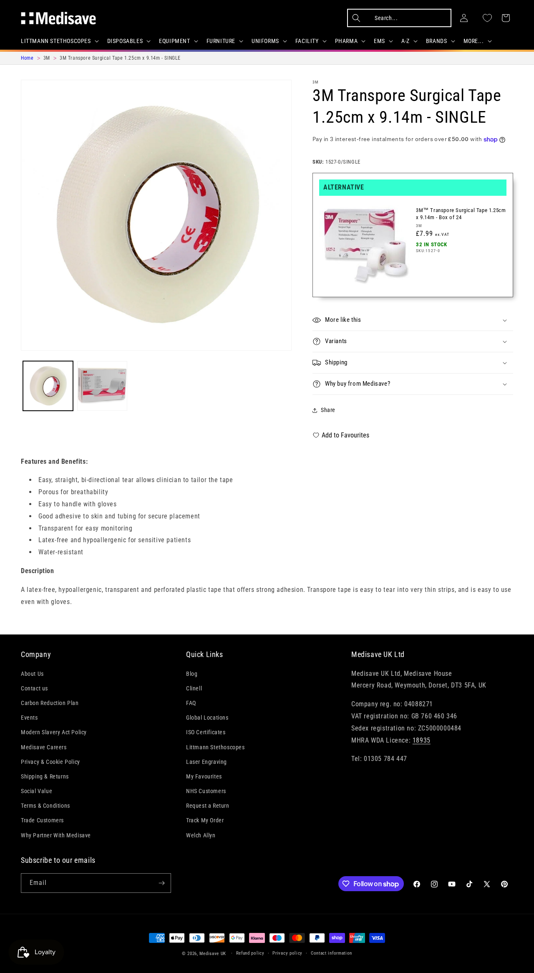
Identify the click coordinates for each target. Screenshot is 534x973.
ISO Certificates (206, 732)
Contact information (331, 953)
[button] (59, 41)
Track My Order (205, 820)
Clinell (194, 688)
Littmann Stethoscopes (215, 747)
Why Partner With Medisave (56, 835)
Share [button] (328, 410)
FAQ (191, 703)
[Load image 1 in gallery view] (48, 386)
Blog (191, 673)
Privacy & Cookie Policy (50, 761)
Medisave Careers (44, 747)
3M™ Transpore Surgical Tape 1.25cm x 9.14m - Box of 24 (461, 213)
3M (315, 82)
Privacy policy (287, 953)
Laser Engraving (206, 761)
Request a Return (207, 806)
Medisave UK (212, 953)
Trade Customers (42, 820)
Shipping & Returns (45, 776)
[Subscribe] (161, 883)
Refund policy (250, 953)
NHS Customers (206, 791)
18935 (422, 740)
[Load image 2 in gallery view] (102, 386)
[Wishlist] (487, 18)
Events (29, 717)
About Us (32, 673)
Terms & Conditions (45, 806)
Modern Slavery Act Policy (54, 732)
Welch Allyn (201, 835)
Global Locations (207, 717)
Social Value (36, 791)
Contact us (34, 688)
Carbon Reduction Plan (50, 703)
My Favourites (204, 776)
